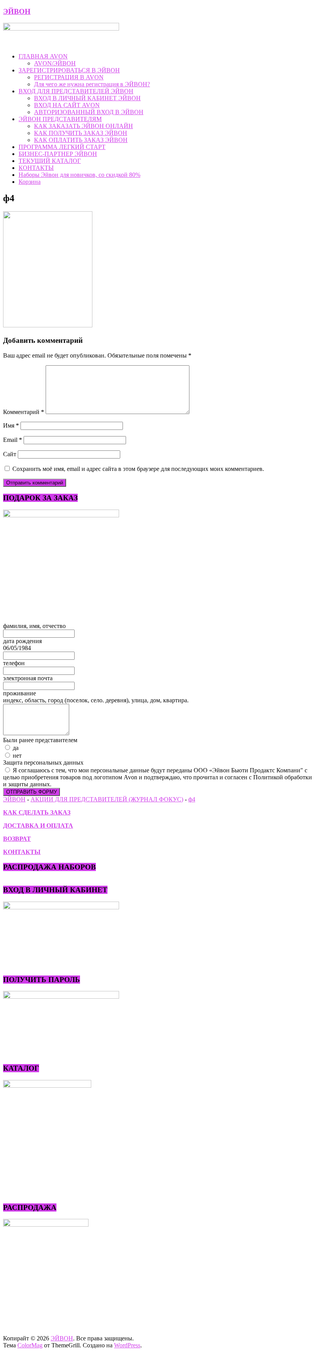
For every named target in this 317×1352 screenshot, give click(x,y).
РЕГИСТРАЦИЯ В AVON (69, 77)
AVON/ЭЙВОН (55, 63)
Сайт (9, 454)
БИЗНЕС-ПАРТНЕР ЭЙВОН (58, 154)
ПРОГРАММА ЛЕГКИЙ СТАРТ (62, 147)
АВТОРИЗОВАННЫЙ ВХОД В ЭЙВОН (88, 112)
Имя (11, 425)
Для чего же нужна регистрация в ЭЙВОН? (92, 84)
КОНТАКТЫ (36, 167)
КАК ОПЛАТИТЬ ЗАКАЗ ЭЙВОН (81, 140)
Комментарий (23, 412)
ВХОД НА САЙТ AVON (67, 105)
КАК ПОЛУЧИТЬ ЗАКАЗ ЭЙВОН (80, 133)
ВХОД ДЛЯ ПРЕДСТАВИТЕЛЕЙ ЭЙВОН (76, 91)
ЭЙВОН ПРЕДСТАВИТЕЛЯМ (60, 119)
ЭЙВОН (17, 11)
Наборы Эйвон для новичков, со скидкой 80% (79, 174)
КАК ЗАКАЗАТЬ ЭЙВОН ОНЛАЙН (83, 126)
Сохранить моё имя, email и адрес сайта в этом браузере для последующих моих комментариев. (138, 468)
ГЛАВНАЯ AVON (43, 56)
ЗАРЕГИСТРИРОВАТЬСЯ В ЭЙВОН (69, 70)
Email (12, 439)
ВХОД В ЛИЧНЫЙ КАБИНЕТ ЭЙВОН (87, 98)
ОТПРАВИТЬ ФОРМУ (31, 792)
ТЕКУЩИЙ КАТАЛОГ (50, 160)
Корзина (30, 181)
